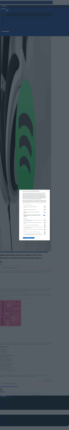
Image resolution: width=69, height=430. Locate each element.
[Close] (48, 191)
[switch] (44, 206)
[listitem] (34, 218)
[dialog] (34, 215)
